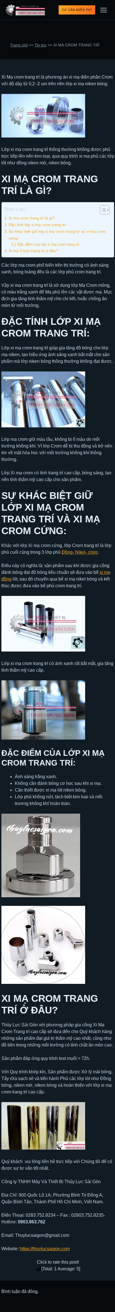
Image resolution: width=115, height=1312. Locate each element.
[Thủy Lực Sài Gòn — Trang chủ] (25, 10)
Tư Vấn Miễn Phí (77, 9)
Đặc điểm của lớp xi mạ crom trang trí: (49, 244)
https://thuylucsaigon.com (45, 1248)
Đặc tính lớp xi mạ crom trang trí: (38, 224)
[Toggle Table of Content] (102, 210)
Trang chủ (19, 45)
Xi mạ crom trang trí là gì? (32, 218)
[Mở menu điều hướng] (103, 10)
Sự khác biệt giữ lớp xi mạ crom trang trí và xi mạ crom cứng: (57, 234)
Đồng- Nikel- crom (80, 552)
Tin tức (41, 45)
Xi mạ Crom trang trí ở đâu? (33, 250)
